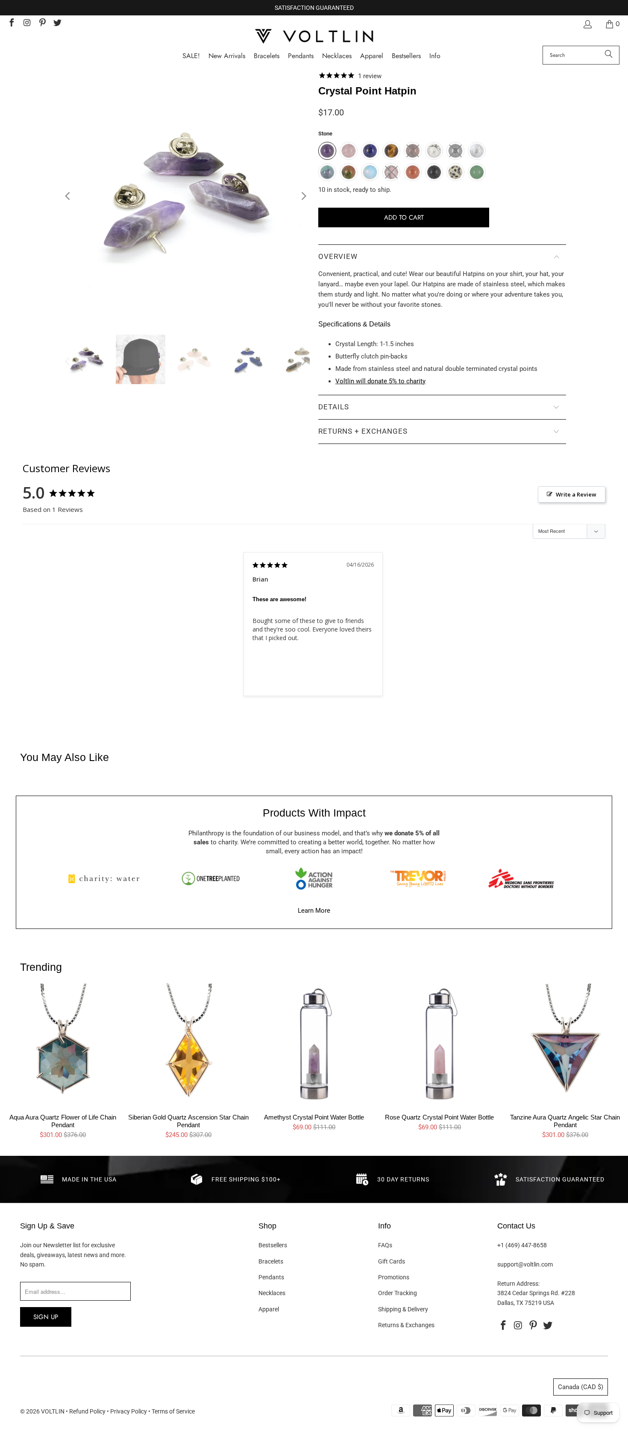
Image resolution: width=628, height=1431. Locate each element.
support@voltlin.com (525, 1264)
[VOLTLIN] (314, 37)
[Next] (303, 196)
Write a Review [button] (576, 494)
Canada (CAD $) (580, 1387)
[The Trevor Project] (418, 878)
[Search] (608, 55)
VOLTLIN (53, 1411)
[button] (434, 56)
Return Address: (518, 1283)
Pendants (271, 1277)
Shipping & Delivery (403, 1309)
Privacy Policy (128, 1411)
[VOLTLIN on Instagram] (26, 24)
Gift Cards (391, 1261)
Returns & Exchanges (406, 1325)
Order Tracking (397, 1293)
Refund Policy (87, 1411)
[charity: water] (107, 878)
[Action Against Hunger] (314, 878)
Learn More (314, 910)
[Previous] (68, 196)
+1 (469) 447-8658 (522, 1245)
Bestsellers (272, 1245)
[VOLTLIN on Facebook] (11, 24)
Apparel (268, 1309)
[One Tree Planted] (211, 878)
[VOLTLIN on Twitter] (57, 24)
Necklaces (271, 1293)
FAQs (385, 1245)
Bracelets (270, 1261)
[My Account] (587, 24)
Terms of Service (173, 1411)
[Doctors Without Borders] (521, 878)
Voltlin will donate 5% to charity (380, 381)
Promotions (393, 1277)
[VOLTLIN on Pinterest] (42, 24)
